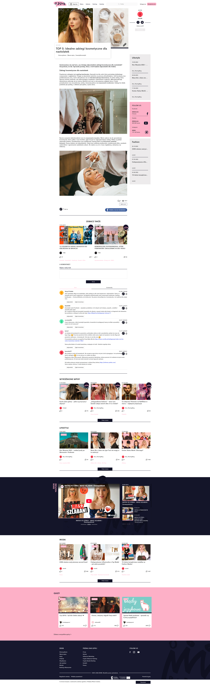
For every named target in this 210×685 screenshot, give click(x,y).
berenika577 (68, 351)
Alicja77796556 (69, 291)
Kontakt (85, 663)
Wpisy (81, 4)
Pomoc (85, 665)
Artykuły (61, 658)
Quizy (60, 656)
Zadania (88, 4)
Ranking (95, 4)
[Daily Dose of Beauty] (60, 4)
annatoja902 (68, 320)
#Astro (99, 463)
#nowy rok (107, 260)
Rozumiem (143, 682)
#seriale (61, 260)
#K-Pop (104, 463)
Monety (61, 665)
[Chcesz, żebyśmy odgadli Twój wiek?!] (105, 605)
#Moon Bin (94, 463)
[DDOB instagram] (134, 653)
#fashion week (126, 574)
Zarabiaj (102, 4)
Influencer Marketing (88, 656)
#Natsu (124, 463)
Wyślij (93, 281)
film (62, 228)
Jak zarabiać (62, 663)
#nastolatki (68, 260)
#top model (94, 574)
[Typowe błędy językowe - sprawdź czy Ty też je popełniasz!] (137, 605)
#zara (61, 574)
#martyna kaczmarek (103, 574)
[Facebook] (138, 22)
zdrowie (63, 386)
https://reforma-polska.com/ (108, 362)
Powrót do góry (146, 676)
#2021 (112, 260)
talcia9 (66, 331)
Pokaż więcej (105, 420)
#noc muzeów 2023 (64, 463)
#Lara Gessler (94, 414)
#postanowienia (99, 260)
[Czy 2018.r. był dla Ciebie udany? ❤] (73, 605)
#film (83, 260)
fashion (63, 546)
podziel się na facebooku (117, 210)
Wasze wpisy (62, 654)
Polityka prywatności (76, 676)
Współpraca (62, 661)
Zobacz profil (140, 26)
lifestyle (98, 228)
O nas (84, 652)
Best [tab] (75, 287)
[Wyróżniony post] (91, 227)
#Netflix (124, 414)
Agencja (75, 4)
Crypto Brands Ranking (89, 661)
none (125, 599)
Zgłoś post (123, 204)
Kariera (85, 654)
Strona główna (63, 652)
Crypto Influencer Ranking (90, 658)
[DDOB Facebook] (130, 653)
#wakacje (74, 260)
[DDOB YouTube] (138, 653)
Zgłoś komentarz (79, 302)
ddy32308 (67, 306)
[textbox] (93, 274)
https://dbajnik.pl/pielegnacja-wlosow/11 (99, 313)
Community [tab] (109, 287)
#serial (80, 260)
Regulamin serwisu (64, 676)
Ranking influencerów (65, 667)
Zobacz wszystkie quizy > (62, 634)
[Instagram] (142, 22)
